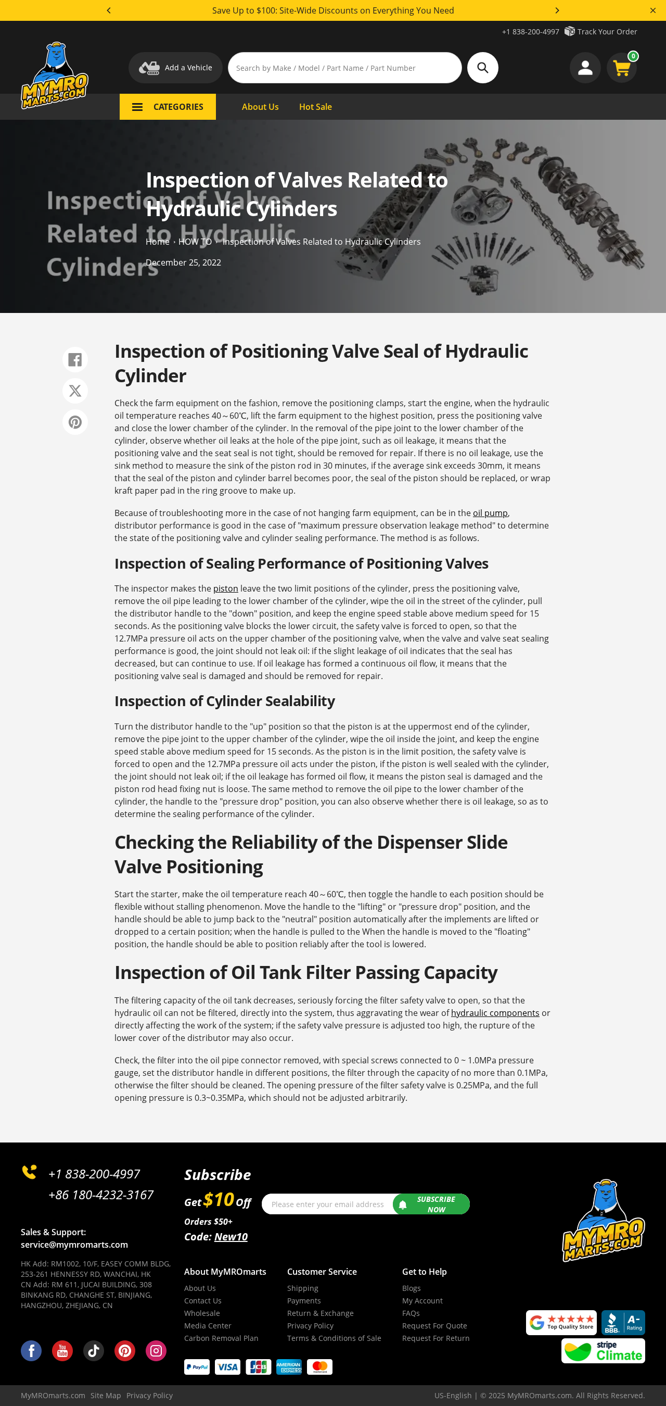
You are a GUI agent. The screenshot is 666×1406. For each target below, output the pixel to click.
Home (158, 241)
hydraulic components (495, 1013)
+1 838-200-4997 (530, 31)
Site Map (106, 1395)
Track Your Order (607, 31)
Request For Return (436, 1338)
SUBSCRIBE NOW (436, 1204)
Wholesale (202, 1313)
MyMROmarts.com (53, 1395)
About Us (200, 1288)
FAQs (411, 1313)
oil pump (490, 513)
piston (225, 588)
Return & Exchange (320, 1313)
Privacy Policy (310, 1325)
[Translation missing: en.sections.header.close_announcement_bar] (653, 10)
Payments (304, 1300)
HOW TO (195, 241)
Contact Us (203, 1300)
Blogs (411, 1288)
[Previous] (109, 10)
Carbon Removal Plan (221, 1338)
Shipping (302, 1288)
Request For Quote (434, 1325)
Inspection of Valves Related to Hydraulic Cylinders (322, 241)
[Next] (557, 10)
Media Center (208, 1325)
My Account (422, 1300)
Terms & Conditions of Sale (334, 1338)
